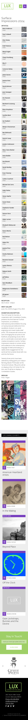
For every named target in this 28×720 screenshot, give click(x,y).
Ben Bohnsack (7, 132)
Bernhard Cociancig (9, 103)
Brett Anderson (7, 28)
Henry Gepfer (7, 196)
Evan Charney (7, 173)
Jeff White (6, 277)
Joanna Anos (6, 80)
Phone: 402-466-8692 (12, 699)
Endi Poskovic (7, 46)
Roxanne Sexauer (8, 260)
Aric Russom (6, 98)
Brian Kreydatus (8, 109)
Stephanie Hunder (8, 208)
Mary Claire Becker (8, 150)
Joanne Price (6, 248)
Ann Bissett (6, 161)
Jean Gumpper (7, 92)
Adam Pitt (6, 242)
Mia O (4, 63)
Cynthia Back (7, 115)
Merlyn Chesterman (9, 127)
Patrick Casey (7, 138)
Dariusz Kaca (7, 213)
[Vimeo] (13, 706)
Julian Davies (7, 75)
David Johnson (7, 86)
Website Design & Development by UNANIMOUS (15, 715)
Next (25, 666)
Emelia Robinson (8, 254)
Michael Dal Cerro (8, 184)
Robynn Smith (7, 271)
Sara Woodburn (7, 283)
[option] (14, 666)
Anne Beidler (7, 156)
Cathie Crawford (8, 179)
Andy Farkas (6, 190)
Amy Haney (6, 40)
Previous (2, 666)
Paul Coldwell (7, 34)
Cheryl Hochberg (8, 57)
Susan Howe (6, 202)
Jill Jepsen (6, 294)
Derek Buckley (7, 167)
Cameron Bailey (7, 69)
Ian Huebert (6, 121)
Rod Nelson (6, 236)
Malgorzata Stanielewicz (10, 288)
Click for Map (9, 703)
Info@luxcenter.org (11, 701)
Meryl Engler (6, 51)
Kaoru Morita (7, 231)
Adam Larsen (7, 219)
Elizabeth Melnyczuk (9, 225)
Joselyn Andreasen (8, 144)
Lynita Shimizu (7, 265)
